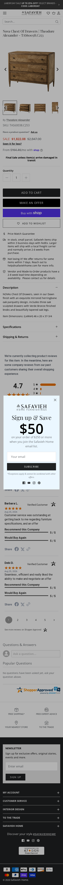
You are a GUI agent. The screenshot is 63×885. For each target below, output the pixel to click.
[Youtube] (29, 483)
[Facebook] (24, 483)
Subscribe (31, 466)
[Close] (55, 400)
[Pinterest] (39, 483)
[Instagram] (34, 483)
